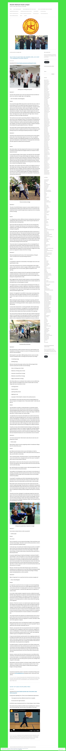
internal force (35, 735)
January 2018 (46, 106)
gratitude (45, 237)
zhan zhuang (30, 736)
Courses (45, 213)
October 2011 (46, 165)
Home (10, 9)
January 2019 (46, 92)
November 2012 (46, 158)
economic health (46, 219)
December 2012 (46, 157)
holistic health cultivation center (48, 248)
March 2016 (45, 132)
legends (45, 266)
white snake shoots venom (48, 335)
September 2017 (46, 111)
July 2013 (45, 155)
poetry (45, 279)
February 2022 (46, 81)
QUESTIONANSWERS (24, 679)
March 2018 (45, 104)
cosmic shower (46, 212)
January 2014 (46, 151)
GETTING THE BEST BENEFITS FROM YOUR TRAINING (45, 9)
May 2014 (45, 150)
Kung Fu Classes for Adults (14, 13)
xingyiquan (45, 339)
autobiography (46, 186)
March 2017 (45, 118)
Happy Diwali (46, 240)
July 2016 (45, 127)
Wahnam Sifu (46, 331)
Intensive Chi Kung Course (48, 252)
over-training (46, 277)
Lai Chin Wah (46, 265)
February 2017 (46, 119)
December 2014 (46, 149)
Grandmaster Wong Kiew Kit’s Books (26, 11)
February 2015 (46, 147)
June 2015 (45, 142)
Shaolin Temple (46, 293)
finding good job (46, 233)
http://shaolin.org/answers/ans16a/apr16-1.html (26, 63)
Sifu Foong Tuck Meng (47, 303)
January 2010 (46, 171)
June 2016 (45, 128)
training (45, 327)
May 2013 (45, 156)
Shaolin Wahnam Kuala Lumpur (20, 5)
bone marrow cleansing (47, 191)
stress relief (46, 320)
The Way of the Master (47, 325)
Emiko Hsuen (46, 221)
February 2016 (46, 133)
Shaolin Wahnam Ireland (47, 299)
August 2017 (46, 112)
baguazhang (46, 187)
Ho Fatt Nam (46, 245)
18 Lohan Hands (46, 179)
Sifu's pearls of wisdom (47, 310)
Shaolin (15, 678)
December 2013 (46, 153)
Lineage (45, 269)
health (45, 243)
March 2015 (45, 146)
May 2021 (45, 85)
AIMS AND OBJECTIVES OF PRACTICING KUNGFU (29, 9)
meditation (45, 271)
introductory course (47, 256)
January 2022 (46, 82)
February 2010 (46, 170)
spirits (45, 314)
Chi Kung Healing (43, 11)
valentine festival (46, 330)
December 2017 (46, 107)
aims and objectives (47, 184)
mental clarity (46, 272)
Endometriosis (46, 222)
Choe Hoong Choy (46, 207)
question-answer (46, 285)
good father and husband (48, 234)
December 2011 (46, 164)
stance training (20, 736)
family (45, 227)
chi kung (31, 678)
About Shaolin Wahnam (17, 9)
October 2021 (46, 84)
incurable (45, 251)
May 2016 (45, 129)
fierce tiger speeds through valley (49, 229)
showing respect (46, 300)
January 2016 (46, 134)
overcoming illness (47, 278)
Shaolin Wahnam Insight (47, 298)
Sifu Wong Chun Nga (47, 309)
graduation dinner (46, 235)
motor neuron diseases (47, 273)
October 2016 (46, 124)
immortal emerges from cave (48, 250)
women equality (46, 336)
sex (44, 291)
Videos (21, 15)
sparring (45, 313)
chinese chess (46, 205)
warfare (45, 332)
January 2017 (46, 120)
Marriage (45, 270)
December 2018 (46, 93)
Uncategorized (46, 329)
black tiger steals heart (47, 190)
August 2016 (46, 126)
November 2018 (46, 95)
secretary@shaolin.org (19, 673)
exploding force (19, 735)
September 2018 (46, 97)
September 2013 (46, 154)
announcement (46, 185)
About (45, 182)
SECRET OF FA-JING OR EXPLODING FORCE (20, 686)
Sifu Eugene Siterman (47, 302)
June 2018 (45, 100)
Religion (45, 286)
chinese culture (46, 206)
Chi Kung (18, 677)
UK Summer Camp (24, 678)
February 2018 (46, 105)
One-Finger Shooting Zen (47, 274)
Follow (46, 356)
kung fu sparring (46, 263)
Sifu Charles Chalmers (47, 301)
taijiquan (45, 322)
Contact (25, 15)
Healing (45, 242)
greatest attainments (47, 238)
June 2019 (45, 90)
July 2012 (45, 161)
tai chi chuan (46, 321)
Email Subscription (47, 52)
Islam (45, 257)
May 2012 (45, 162)
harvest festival (46, 241)
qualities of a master (47, 284)
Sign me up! (46, 62)
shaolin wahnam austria (47, 295)
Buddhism (45, 193)
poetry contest (46, 280)
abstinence (45, 183)
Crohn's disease (46, 214)
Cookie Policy (20, 749)
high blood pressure (47, 244)
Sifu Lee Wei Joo (36, 11)
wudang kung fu (46, 338)
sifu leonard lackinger (47, 307)
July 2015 (45, 141)
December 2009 (46, 172)
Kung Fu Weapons (46, 264)
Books (45, 192)
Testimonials (46, 324)
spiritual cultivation (47, 315)
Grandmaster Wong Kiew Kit (14, 11)
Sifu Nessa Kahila (46, 308)
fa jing (23, 735)
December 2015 (46, 135)
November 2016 (46, 122)
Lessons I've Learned (47, 267)
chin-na (45, 204)
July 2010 (45, 169)
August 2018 (46, 98)
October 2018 (46, 96)
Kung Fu (36, 677)
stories (45, 317)
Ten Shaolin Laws (36, 13)
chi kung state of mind (23, 677)
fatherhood (45, 228)
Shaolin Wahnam (18, 678)
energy (45, 223)
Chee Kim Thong (46, 197)
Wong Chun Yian (46, 337)
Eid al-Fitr (45, 220)
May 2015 (45, 143)
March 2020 (45, 88)
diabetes (45, 216)
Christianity (45, 208)
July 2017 (45, 113)
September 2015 (46, 139)
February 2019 (46, 91)
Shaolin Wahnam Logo (44, 13)
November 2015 (46, 136)
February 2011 (46, 168)
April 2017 (45, 117)
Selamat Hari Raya (47, 288)
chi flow (45, 198)
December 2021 (46, 83)
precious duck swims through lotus (49, 281)
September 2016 (46, 125)
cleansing (45, 209)
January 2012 (46, 163)
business (45, 194)
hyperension (46, 249)
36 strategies (46, 180)
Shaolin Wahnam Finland (47, 296)
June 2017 (45, 114)
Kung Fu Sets (46, 262)
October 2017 (46, 110)
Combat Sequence (47, 211)
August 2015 (46, 140)
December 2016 (46, 121)
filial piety (45, 230)
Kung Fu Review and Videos (14, 15)
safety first (45, 287)
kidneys (45, 258)
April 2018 (45, 103)
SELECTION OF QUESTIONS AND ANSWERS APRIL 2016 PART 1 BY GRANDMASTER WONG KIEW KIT (24, 57)
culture (45, 215)
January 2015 (46, 148)
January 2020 (46, 89)
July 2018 (45, 99)
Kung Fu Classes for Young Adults (25, 13)
